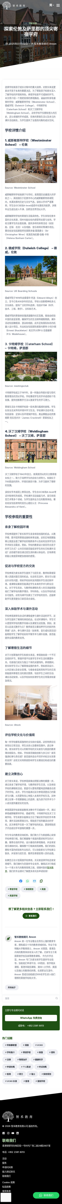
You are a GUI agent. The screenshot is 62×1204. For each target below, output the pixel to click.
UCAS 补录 (12, 1081)
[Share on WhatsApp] (27, 881)
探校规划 (29, 889)
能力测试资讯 (8, 1171)
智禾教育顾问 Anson (25, 937)
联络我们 (6, 1176)
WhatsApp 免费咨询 (31, 1018)
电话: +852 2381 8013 (13, 1152)
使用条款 (6, 1191)
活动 (4, 1158)
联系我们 (32, 916)
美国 (41, 1052)
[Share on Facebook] (20, 881)
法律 (9, 1059)
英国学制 (13, 895)
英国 (44, 889)
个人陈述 (27, 1067)
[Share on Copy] (41, 881)
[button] (51, 5)
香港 (9, 1074)
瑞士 (33, 1074)
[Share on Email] (34, 881)
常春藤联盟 (12, 1045)
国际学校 (41, 1081)
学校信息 (33, 23)
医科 (53, 1052)
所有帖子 (12, 987)
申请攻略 (11, 1067)
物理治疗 (23, 1059)
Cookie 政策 (8, 1182)
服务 (4, 1163)
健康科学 (39, 1059)
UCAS (40, 1045)
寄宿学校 (13, 889)
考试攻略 (43, 1067)
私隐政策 (6, 1186)
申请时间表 (7, 1167)
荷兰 (21, 1074)
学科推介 (11, 1052)
